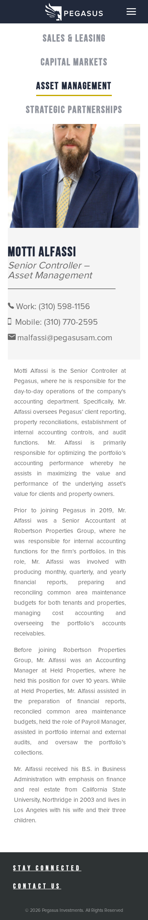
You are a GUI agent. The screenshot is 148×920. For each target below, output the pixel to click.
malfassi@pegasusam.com (64, 338)
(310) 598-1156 (64, 307)
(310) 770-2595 (71, 322)
